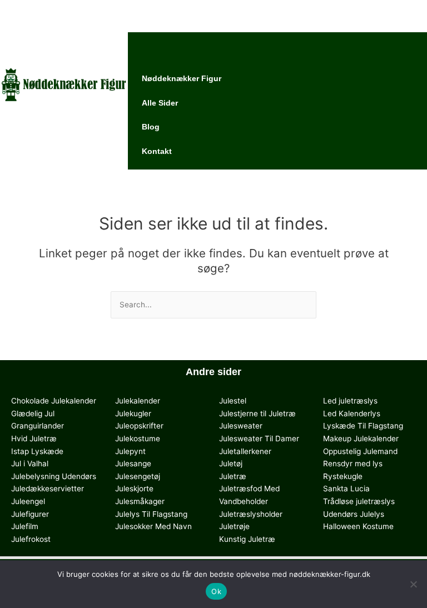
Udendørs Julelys (353, 514)
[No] (413, 584)
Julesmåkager (140, 501)
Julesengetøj (137, 476)
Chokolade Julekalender (53, 400)
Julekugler (133, 413)
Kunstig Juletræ (247, 539)
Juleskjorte (134, 488)
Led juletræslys (350, 400)
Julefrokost (31, 539)
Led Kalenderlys (351, 413)
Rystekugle (343, 476)
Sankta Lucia (346, 488)
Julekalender (137, 400)
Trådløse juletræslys (359, 501)
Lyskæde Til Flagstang (363, 425)
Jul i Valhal (29, 463)
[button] (277, 10)
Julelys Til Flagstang (151, 514)
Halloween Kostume (358, 526)
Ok (216, 591)
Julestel (232, 400)
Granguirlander (37, 425)
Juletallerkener (245, 451)
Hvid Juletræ (34, 438)
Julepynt (130, 451)
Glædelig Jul (32, 413)
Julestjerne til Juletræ (257, 413)
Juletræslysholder (250, 514)
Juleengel (28, 501)
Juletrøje (234, 526)
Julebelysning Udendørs (53, 476)
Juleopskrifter (139, 425)
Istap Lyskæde (37, 451)
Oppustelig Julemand (360, 451)
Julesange (133, 463)
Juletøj (230, 463)
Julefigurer (30, 514)
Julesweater (240, 425)
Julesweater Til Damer (259, 438)
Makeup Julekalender (361, 438)
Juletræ (232, 476)
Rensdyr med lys (353, 463)
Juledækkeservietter (47, 488)
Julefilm (24, 526)
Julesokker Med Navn (153, 526)
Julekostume (137, 438)
